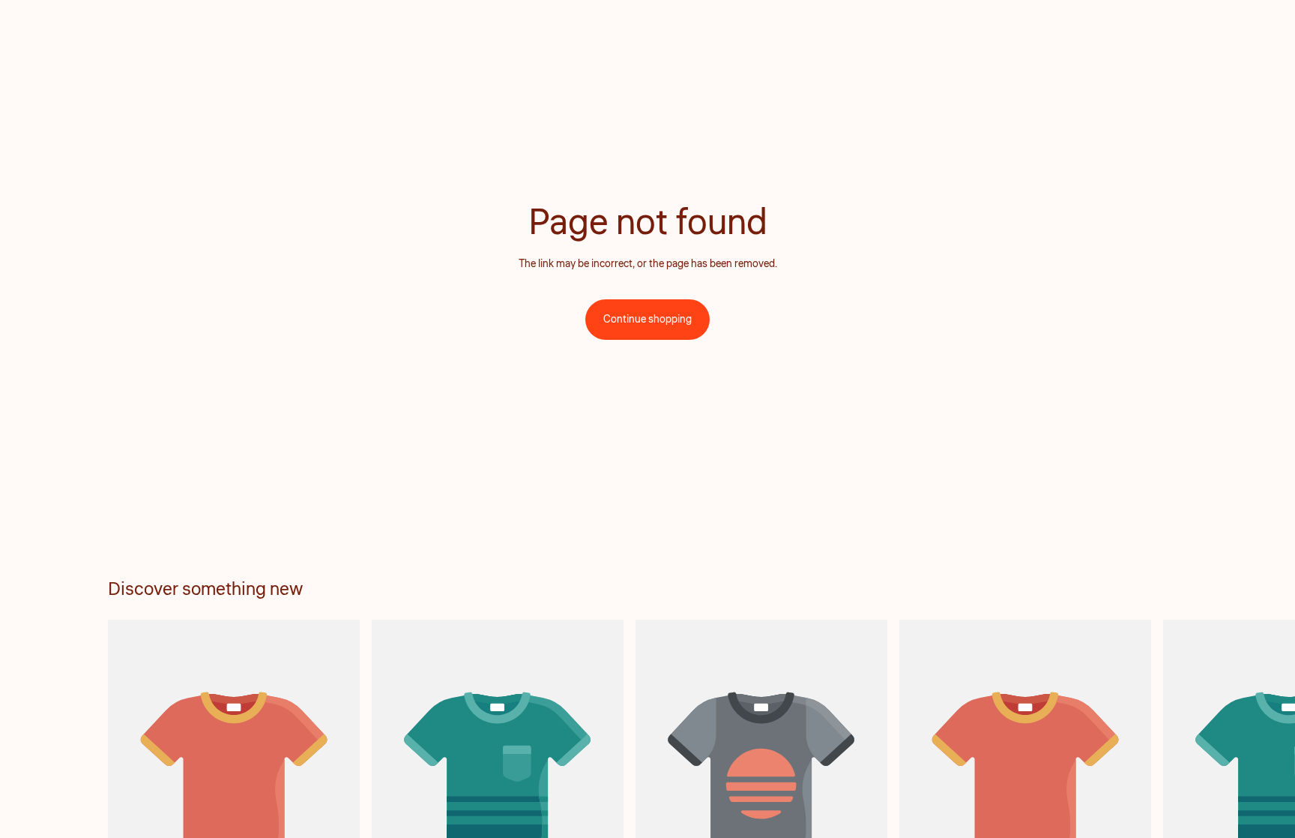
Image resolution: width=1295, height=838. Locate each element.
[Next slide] (1170, 791)
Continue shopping (647, 319)
